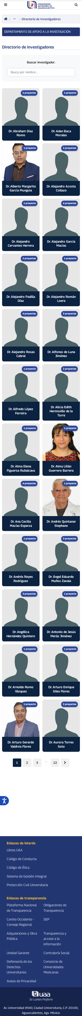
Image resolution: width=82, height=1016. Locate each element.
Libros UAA (14, 850)
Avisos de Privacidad (21, 981)
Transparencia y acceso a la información (55, 938)
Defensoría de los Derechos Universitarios (19, 967)
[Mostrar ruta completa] (14, 18)
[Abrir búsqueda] (76, 4)
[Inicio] (5, 19)
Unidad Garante (18, 953)
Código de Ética (18, 868)
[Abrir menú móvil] (5, 4)
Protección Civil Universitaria (27, 885)
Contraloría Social (56, 953)
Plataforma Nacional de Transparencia (22, 908)
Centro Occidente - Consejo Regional (20, 922)
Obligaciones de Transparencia (55, 908)
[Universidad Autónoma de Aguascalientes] (41, 5)
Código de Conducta (22, 859)
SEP (46, 919)
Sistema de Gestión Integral (26, 876)
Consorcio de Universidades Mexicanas (53, 967)
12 (55, 762)
